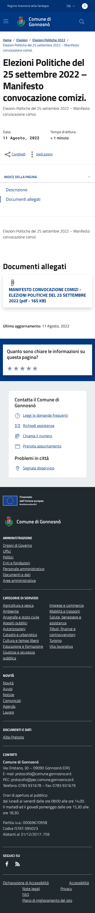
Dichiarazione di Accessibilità (26, 883)
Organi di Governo (17, 545)
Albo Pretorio (13, 737)
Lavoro (8, 712)
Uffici (7, 551)
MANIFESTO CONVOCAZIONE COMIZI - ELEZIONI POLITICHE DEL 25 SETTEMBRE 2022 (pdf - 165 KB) (47, 295)
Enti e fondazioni (16, 563)
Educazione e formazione (23, 646)
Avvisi (7, 689)
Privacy (66, 889)
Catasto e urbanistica (20, 635)
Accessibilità (79, 883)
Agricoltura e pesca (18, 605)
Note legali (31, 889)
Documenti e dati (16, 575)
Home (7, 39)
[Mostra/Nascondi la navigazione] (6, 21)
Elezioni (22, 39)
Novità (8, 683)
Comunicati (12, 700)
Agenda (9, 706)
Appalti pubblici (15, 623)
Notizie (8, 695)
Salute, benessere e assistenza (65, 620)
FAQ (25, 894)
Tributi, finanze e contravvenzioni (62, 632)
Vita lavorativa (61, 646)
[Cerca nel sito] (82, 22)
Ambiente (11, 611)
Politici (8, 557)
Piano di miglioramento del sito (47, 900)
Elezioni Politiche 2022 (48, 39)
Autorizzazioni (14, 629)
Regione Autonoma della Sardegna (28, 6)
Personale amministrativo (23, 569)
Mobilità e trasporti (64, 611)
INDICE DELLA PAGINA (20, 176)
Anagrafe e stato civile (21, 617)
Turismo (55, 640)
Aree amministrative (19, 580)
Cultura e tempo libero (21, 640)
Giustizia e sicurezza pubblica (19, 655)
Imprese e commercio (66, 605)
